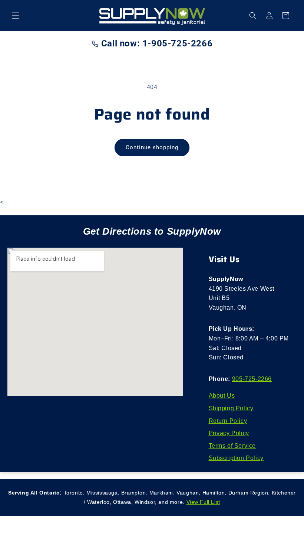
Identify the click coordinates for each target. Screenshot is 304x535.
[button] (15, 15)
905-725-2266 (252, 379)
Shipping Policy (231, 408)
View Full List (203, 502)
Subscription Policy (236, 458)
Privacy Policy (229, 433)
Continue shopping (152, 147)
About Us (222, 395)
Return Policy (228, 421)
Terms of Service (232, 446)
